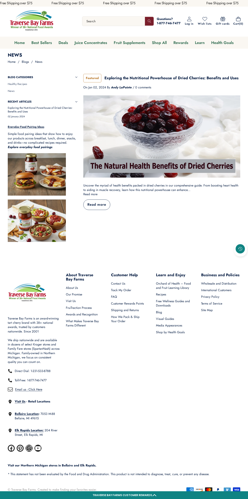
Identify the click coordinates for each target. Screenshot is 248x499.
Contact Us (118, 283)
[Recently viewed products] (240, 249)
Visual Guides (165, 319)
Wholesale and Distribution (218, 283)
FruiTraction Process (79, 308)
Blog (159, 312)
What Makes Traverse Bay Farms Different (82, 323)
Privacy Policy (210, 296)
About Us (72, 288)
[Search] (149, 21)
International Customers (216, 290)
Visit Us (71, 301)
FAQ (114, 296)
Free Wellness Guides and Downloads (173, 303)
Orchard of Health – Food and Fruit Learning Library (173, 285)
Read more (90, 194)
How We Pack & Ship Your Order (125, 319)
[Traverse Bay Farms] (31, 21)
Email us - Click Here (28, 389)
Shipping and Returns (125, 310)
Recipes (161, 294)
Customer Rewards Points (127, 303)
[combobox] (118, 21)
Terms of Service (211, 303)
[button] (124, 495)
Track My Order (121, 290)
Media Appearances (169, 325)
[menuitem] (43, 84)
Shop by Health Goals (170, 332)
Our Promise (74, 294)
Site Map (207, 310)
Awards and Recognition (82, 314)
